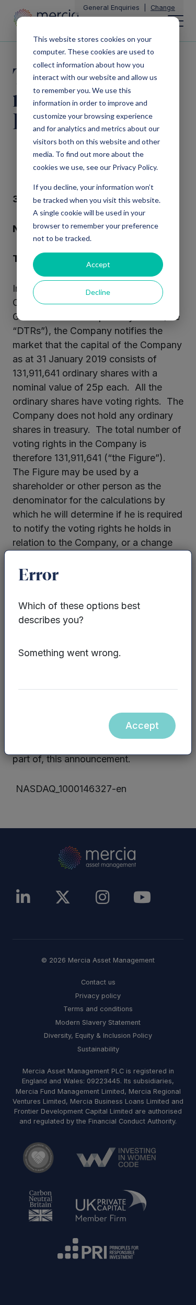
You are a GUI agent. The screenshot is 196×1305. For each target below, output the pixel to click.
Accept (98, 264)
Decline (98, 292)
